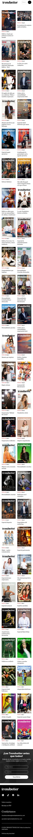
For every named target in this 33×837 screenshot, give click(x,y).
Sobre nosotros (6, 802)
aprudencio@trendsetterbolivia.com (12, 819)
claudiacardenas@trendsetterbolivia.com (13, 815)
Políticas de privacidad (8, 833)
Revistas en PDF (6, 806)
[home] (10, 2)
